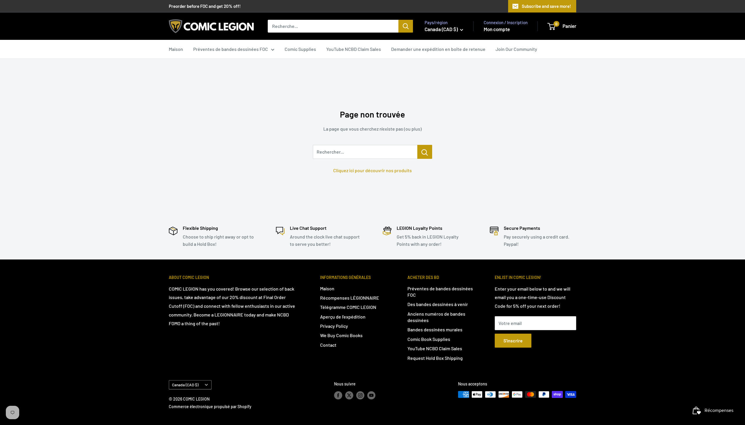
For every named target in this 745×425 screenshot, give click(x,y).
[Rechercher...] (424, 152)
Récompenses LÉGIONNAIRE (349, 297)
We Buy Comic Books (341, 335)
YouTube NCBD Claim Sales (353, 49)
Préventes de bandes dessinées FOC (230, 49)
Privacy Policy (334, 326)
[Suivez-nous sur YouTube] (371, 395)
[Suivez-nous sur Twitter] (349, 395)
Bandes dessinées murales (434, 329)
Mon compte (497, 29)
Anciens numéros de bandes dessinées (436, 317)
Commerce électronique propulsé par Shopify (210, 406)
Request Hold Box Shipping (435, 358)
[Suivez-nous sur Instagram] (360, 395)
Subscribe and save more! (546, 6)
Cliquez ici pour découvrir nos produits (372, 170)
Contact (328, 345)
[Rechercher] (405, 26)
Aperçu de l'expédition (343, 316)
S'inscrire (513, 340)
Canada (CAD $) (185, 384)
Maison (176, 49)
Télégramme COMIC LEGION (348, 307)
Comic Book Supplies (428, 339)
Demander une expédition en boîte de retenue (438, 49)
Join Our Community (516, 49)
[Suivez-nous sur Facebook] (338, 395)
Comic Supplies (300, 49)
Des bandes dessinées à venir (437, 304)
